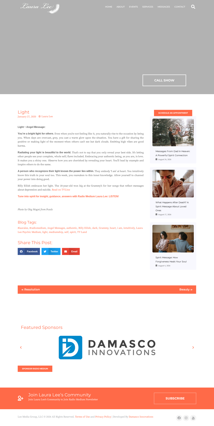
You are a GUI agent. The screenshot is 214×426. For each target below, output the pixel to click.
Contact (179, 6)
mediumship (56, 232)
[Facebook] (179, 418)
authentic (71, 228)
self (66, 232)
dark (94, 228)
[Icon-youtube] (193, 418)
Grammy (103, 228)
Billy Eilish (84, 228)
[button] (193, 6)
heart (113, 228)
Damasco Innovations (141, 416)
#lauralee (23, 228)
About (121, 6)
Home (108, 6)
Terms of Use (82, 416)
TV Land (82, 232)
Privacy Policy (103, 416)
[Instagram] (186, 418)
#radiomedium (37, 228)
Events (133, 6)
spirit (73, 232)
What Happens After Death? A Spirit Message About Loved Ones (172, 206)
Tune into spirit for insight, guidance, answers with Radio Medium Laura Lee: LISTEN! (68, 196)
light (44, 232)
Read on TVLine (61, 189)
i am (119, 228)
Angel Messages (56, 228)
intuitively (129, 228)
